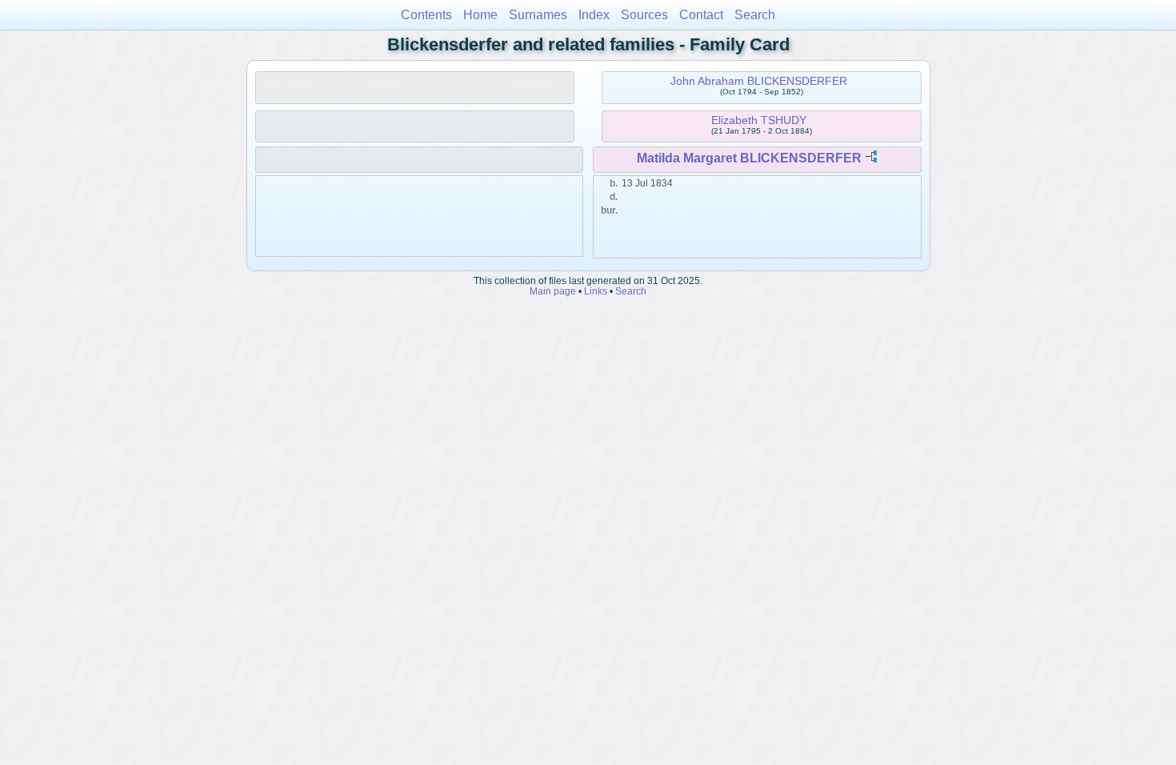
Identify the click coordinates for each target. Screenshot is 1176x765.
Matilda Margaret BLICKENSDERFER (749, 158)
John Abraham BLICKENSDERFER (758, 80)
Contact (701, 15)
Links (595, 291)
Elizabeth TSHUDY (758, 120)
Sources (644, 15)
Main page (553, 291)
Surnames (538, 15)
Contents (426, 15)
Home (480, 15)
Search (754, 15)
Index (594, 15)
